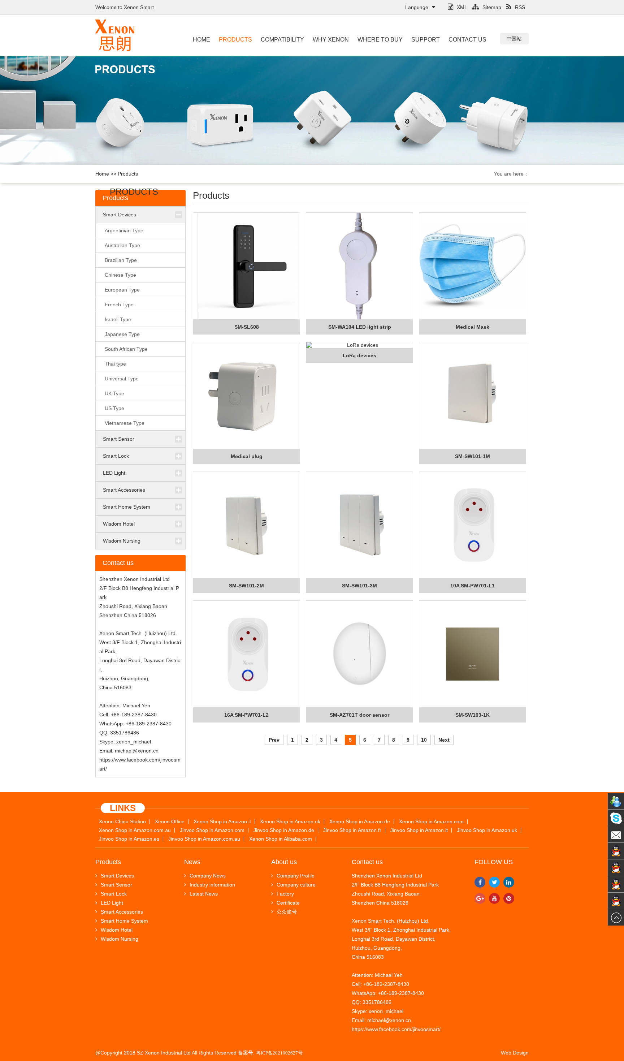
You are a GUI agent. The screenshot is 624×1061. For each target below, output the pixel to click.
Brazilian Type (121, 260)
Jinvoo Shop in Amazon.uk (487, 830)
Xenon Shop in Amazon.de (359, 821)
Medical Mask (472, 327)
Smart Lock (116, 456)
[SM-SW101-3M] (359, 524)
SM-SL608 (246, 327)
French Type (119, 304)
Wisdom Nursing (121, 541)
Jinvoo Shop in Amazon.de (284, 830)
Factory (285, 894)
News (192, 862)
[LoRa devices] (359, 345)
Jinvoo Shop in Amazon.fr (352, 830)
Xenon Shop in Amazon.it (222, 821)
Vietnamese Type (124, 423)
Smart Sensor (118, 439)
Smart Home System (126, 507)
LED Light (114, 473)
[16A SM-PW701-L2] (246, 654)
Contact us (467, 39)
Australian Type (122, 245)
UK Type (114, 393)
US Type (114, 408)
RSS (520, 7)
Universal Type (122, 378)
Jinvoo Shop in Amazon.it (419, 830)
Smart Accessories (124, 490)
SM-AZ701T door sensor (359, 715)
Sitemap (491, 7)
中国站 (514, 39)
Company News (208, 876)
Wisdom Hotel (119, 524)
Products (235, 39)
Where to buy (380, 39)
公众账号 (287, 912)
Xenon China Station (122, 821)
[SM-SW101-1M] (472, 395)
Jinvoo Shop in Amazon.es (129, 839)
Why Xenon (331, 39)
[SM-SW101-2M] (246, 524)
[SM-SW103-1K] (472, 654)
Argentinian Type (124, 230)
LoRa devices (359, 355)
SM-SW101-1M (472, 456)
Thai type (115, 364)
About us (284, 862)
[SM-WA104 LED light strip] (359, 266)
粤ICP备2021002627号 (279, 1053)
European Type (122, 290)
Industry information (212, 885)
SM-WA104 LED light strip (359, 327)
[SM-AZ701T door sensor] (359, 654)
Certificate (288, 903)
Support (425, 39)
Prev (274, 740)
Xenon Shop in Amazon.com (431, 821)
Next (444, 740)
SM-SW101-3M (359, 585)
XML (462, 7)
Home (201, 39)
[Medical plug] (246, 395)
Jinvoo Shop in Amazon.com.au (204, 839)
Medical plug (247, 456)
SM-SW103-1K (472, 715)
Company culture (296, 885)
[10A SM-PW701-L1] (472, 524)
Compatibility (282, 39)
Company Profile (296, 876)
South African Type (126, 349)
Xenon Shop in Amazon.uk (290, 821)
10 (424, 740)
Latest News (204, 894)
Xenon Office (170, 821)
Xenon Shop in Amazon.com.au (135, 830)
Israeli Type (118, 319)
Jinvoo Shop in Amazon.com (212, 830)
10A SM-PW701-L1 (472, 585)
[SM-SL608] (246, 266)
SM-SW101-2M (246, 585)
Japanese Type (122, 334)
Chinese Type (120, 275)
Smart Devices (119, 214)
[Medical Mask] (472, 266)
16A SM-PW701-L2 (246, 715)
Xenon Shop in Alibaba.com (280, 839)
